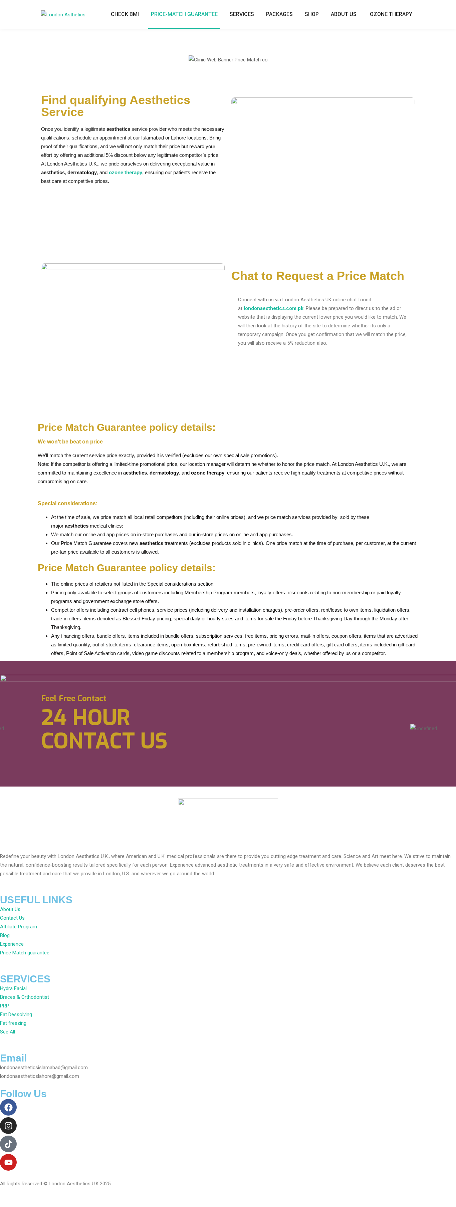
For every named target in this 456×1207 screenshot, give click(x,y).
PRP (4, 1006)
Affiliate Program (18, 927)
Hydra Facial (13, 988)
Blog (5, 935)
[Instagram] (8, 1125)
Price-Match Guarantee (184, 14)
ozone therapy (125, 172)
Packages (279, 14)
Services (242, 14)
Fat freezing (13, 1023)
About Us (344, 14)
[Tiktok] (8, 1144)
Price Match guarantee (24, 953)
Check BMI (125, 14)
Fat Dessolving (16, 1014)
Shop (312, 14)
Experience (12, 944)
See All (7, 1032)
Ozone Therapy (391, 14)
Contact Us (12, 918)
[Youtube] (8, 1162)
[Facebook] (8, 1107)
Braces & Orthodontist (24, 997)
